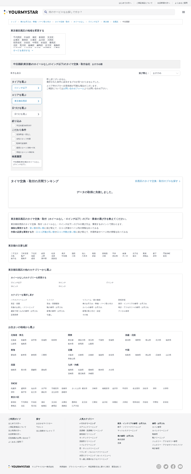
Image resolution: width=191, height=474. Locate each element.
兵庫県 (81, 355)
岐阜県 (23, 355)
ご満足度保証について (17, 427)
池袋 (33, 256)
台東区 (16, 40)
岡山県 (148, 355)
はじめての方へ (125, 3)
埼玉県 (91, 340)
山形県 (13, 344)
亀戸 (23, 256)
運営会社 (115, 467)
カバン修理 (156, 427)
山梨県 (91, 344)
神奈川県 (81, 340)
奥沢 (63, 253)
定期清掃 (14, 315)
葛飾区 (57, 45)
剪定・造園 (15, 304)
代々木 (125, 256)
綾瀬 (124, 253)
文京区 (50, 37)
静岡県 (34, 355)
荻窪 (165, 256)
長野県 (138, 340)
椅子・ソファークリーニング (129, 427)
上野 (43, 256)
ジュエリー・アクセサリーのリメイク (167, 445)
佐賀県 (81, 370)
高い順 (41, 228)
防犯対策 (121, 300)
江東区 (33, 40)
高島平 (23, 258)
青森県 (23, 340)
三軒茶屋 (24, 253)
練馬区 (40, 45)
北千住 (135, 253)
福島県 (23, 344)
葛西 (94, 253)
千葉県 (101, 340)
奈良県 (111, 355)
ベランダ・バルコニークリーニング (93, 452)
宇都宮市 (55, 388)
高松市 (44, 392)
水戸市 (44, 388)
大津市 (165, 388)
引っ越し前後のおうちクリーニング (93, 459)
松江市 (34, 392)
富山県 (148, 340)
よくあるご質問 (181, 3)
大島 (12, 256)
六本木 (84, 256)
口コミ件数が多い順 (66, 232)
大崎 (104, 256)
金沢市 (115, 388)
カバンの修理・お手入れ (92, 307)
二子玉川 (14, 253)
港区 (34, 37)
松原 (53, 253)
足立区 (48, 45)
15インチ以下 (16, 283)
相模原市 (105, 388)
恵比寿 (115, 256)
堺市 (12, 392)
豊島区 (52, 43)
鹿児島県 (81, 374)
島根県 (138, 355)
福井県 (168, 340)
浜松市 (145, 388)
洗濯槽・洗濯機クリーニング (91, 431)
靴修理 (155, 434)
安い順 (33, 228)
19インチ (62, 286)
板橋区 (31, 45)
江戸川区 (75, 406)
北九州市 (55, 392)
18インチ (14, 286)
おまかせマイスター (44, 423)
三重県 (44, 355)
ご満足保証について (144, 3)
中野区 (35, 43)
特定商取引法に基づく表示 (99, 467)
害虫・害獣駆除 (53, 304)
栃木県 (70, 344)
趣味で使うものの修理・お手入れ (24, 311)
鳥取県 (128, 355)
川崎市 (94, 388)
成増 (33, 258)
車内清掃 (121, 439)
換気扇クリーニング (87, 434)
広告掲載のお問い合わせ (18, 438)
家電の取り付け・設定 (91, 311)
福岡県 (70, 370)
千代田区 (17, 37)
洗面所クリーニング (87, 441)
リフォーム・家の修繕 (91, 300)
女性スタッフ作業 (23, 139)
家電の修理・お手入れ (56, 311)
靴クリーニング (158, 438)
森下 (155, 253)
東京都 (70, 340)
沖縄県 (91, 374)
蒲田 (73, 253)
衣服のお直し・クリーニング (22, 307)
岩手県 (34, 340)
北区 (15, 45)
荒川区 (23, 45)
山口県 (168, 355)
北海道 (13, 340)
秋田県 (54, 340)
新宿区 (42, 37)
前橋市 (64, 388)
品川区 (42, 40)
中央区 (27, 37)
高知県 (44, 370)
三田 (73, 256)
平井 (114, 253)
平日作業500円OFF (23, 126)
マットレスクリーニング (127, 431)
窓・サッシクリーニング (89, 448)
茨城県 (111, 340)
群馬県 (81, 344)
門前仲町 (166, 253)
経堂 (43, 253)
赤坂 (94, 256)
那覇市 (64, 392)
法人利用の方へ (14, 431)
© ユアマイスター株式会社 (43, 467)
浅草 (53, 256)
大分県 (111, 370)
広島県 (158, 355)
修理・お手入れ (158, 423)
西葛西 (105, 253)
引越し (49, 315)
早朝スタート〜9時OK (25, 152)
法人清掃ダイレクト (44, 431)
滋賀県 (101, 355)
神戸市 (23, 392)
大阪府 (70, 355)
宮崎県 (70, 374)
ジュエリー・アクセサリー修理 (164, 441)
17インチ (110, 283)
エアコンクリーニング (88, 427)
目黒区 (115, 402)
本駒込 (145, 256)
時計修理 (155, 448)
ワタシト (39, 427)
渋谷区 (27, 43)
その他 (85, 315)
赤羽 (155, 256)
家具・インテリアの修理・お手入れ (132, 304)
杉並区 (44, 43)
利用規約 (63, 467)
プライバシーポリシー (78, 467)
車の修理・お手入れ (126, 436)
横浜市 (84, 388)
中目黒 (64, 256)
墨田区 (25, 40)
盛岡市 (23, 388)
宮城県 (44, 340)
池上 (84, 253)
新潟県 (128, 340)
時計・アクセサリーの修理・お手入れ (133, 307)
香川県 (23, 370)
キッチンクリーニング (88, 438)
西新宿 (54, 258)
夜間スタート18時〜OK (25, 148)
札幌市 (13, 388)
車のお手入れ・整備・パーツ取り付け (98, 304)
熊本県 (101, 370)
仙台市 (34, 388)
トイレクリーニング (87, 445)
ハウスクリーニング (19, 300)
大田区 (50, 40)
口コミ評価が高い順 (45, 232)
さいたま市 (76, 388)
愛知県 (13, 355)
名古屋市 (136, 388)
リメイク (50, 300)
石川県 (158, 340)
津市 (155, 388)
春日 (134, 256)
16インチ (62, 283)
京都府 (91, 355)
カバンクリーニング (160, 431)
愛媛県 (34, 370)
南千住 (13, 258)
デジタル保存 (123, 311)
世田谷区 (17, 43)
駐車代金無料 (21, 143)
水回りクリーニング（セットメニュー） (95, 456)
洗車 (119, 443)
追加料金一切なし (23, 134)
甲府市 (125, 388)
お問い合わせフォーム (73, 88)
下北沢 (34, 253)
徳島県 (13, 370)
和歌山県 (71, 359)
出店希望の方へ (163, 3)
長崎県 (91, 370)
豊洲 (144, 253)
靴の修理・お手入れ (55, 307)
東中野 (44, 258)
